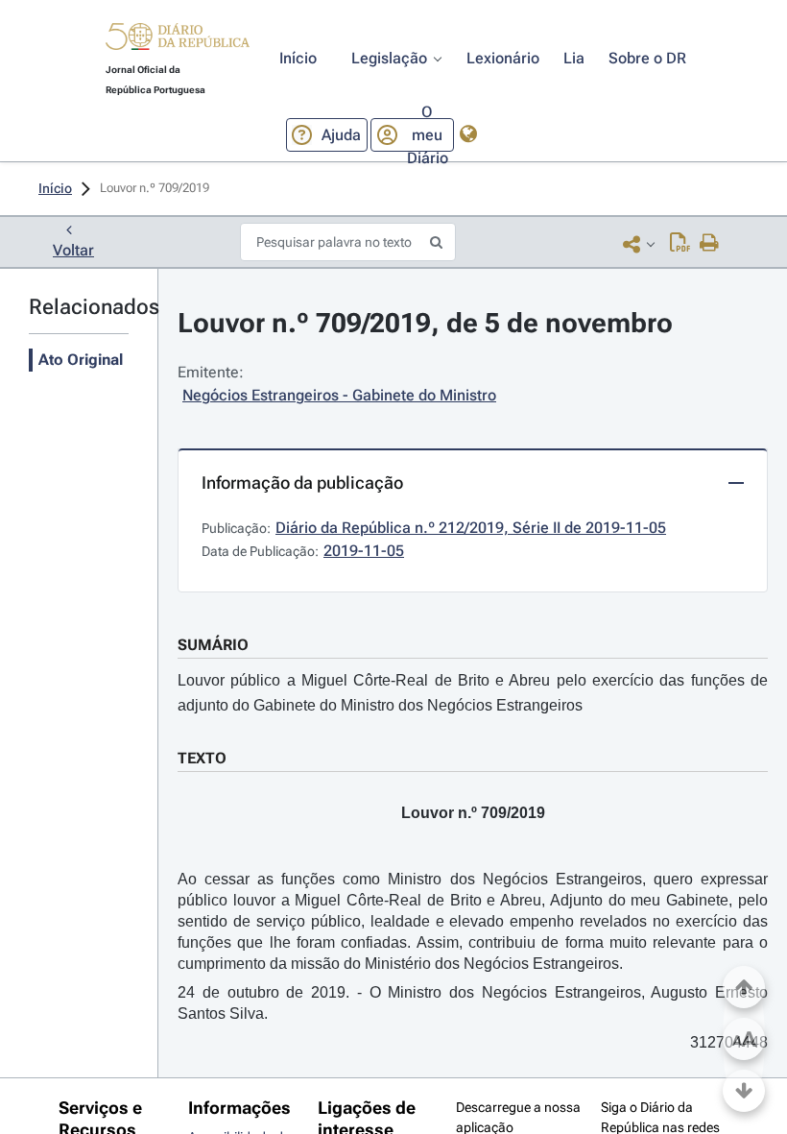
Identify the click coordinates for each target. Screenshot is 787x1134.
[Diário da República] (178, 41)
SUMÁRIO (213, 645)
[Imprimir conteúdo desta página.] (710, 244)
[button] (178, 39)
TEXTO (202, 758)
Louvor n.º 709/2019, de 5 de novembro (425, 323)
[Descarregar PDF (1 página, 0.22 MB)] (680, 244)
